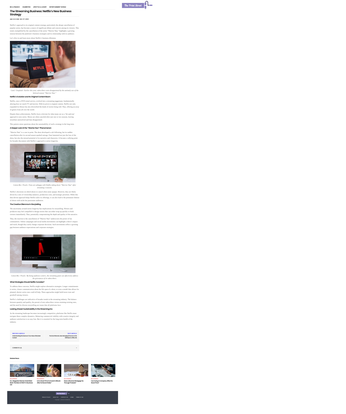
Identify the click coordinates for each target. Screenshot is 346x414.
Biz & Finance (15, 7)
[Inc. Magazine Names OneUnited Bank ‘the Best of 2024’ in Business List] (22, 370)
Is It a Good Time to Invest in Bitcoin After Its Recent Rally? (48, 382)
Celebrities (26, 7)
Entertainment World (57, 7)
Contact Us (64, 397)
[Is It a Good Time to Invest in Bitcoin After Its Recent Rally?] (49, 370)
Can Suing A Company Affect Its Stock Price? (102, 382)
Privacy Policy (46, 397)
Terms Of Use (79, 397)
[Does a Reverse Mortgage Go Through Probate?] (76, 370)
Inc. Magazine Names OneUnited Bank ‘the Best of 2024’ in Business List (21, 383)
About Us (55, 397)
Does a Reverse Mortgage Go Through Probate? (74, 382)
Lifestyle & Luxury (40, 7)
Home (71, 397)
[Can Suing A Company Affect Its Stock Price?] (103, 370)
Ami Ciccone (14, 19)
